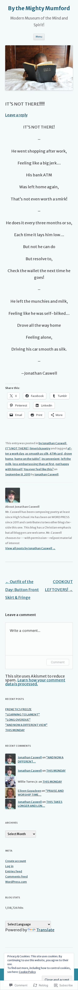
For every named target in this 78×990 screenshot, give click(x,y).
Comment (58, 662)
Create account (15, 861)
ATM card (56, 453)
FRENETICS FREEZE (18, 709)
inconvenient (51, 459)
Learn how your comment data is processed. (35, 682)
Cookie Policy (27, 972)
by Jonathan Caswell (52, 443)
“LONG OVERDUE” (18, 720)
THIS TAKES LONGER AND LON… (40, 804)
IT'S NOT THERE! (16, 448)
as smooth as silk (36, 453)
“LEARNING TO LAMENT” (22, 714)
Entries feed (13, 871)
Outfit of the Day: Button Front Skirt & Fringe (22, 589)
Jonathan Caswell (46, 474)
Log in (9, 866)
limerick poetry (40, 448)
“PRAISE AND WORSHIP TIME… (41, 793)
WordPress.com (16, 882)
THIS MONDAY (15, 730)
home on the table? (27, 459)
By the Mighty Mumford (39, 8)
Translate (45, 929)
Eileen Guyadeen (29, 791)
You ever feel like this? (39, 469)
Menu (39, 36)
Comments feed (16, 876)
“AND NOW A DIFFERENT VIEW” (26, 725)
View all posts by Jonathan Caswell (30, 548)
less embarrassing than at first (33, 464)
